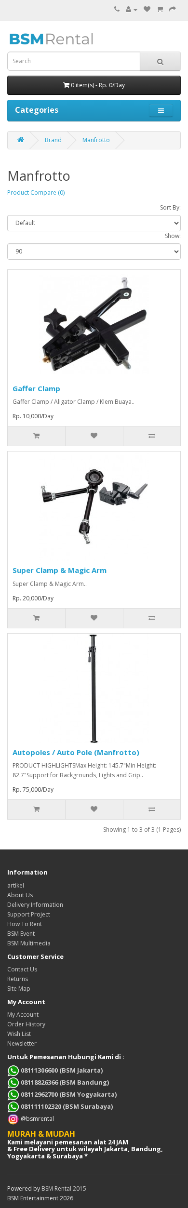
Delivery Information (35, 905)
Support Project (28, 914)
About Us (20, 895)
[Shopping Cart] (160, 9)
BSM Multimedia (29, 943)
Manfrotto (96, 140)
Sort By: (170, 207)
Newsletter (22, 1043)
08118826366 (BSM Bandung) (64, 1082)
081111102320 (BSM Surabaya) (66, 1106)
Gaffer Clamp (36, 388)
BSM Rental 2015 (63, 1188)
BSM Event (21, 933)
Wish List (19, 1034)
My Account (23, 1014)
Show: (173, 236)
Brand (53, 140)
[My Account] (131, 9)
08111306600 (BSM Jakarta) (61, 1070)
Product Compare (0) (36, 192)
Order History (26, 1024)
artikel (15, 885)
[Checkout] (172, 9)
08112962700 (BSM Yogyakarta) (68, 1094)
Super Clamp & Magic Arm (60, 570)
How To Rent (24, 924)
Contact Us (22, 969)
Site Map (18, 988)
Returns (17, 979)
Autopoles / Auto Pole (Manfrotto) (76, 752)
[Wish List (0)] (147, 9)
